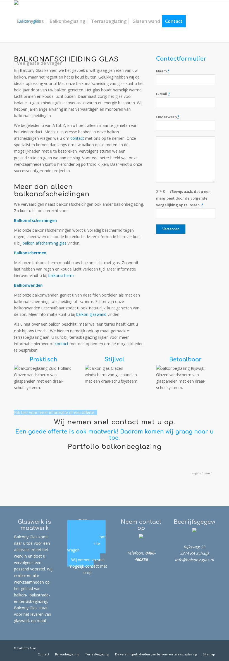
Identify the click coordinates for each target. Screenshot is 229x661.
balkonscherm (61, 275)
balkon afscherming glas (44, 243)
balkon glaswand (91, 314)
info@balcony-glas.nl (194, 559)
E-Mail (163, 93)
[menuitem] (30, 21)
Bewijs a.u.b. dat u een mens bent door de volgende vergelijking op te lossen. (183, 198)
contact (77, 138)
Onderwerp (168, 116)
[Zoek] (69, 63)
